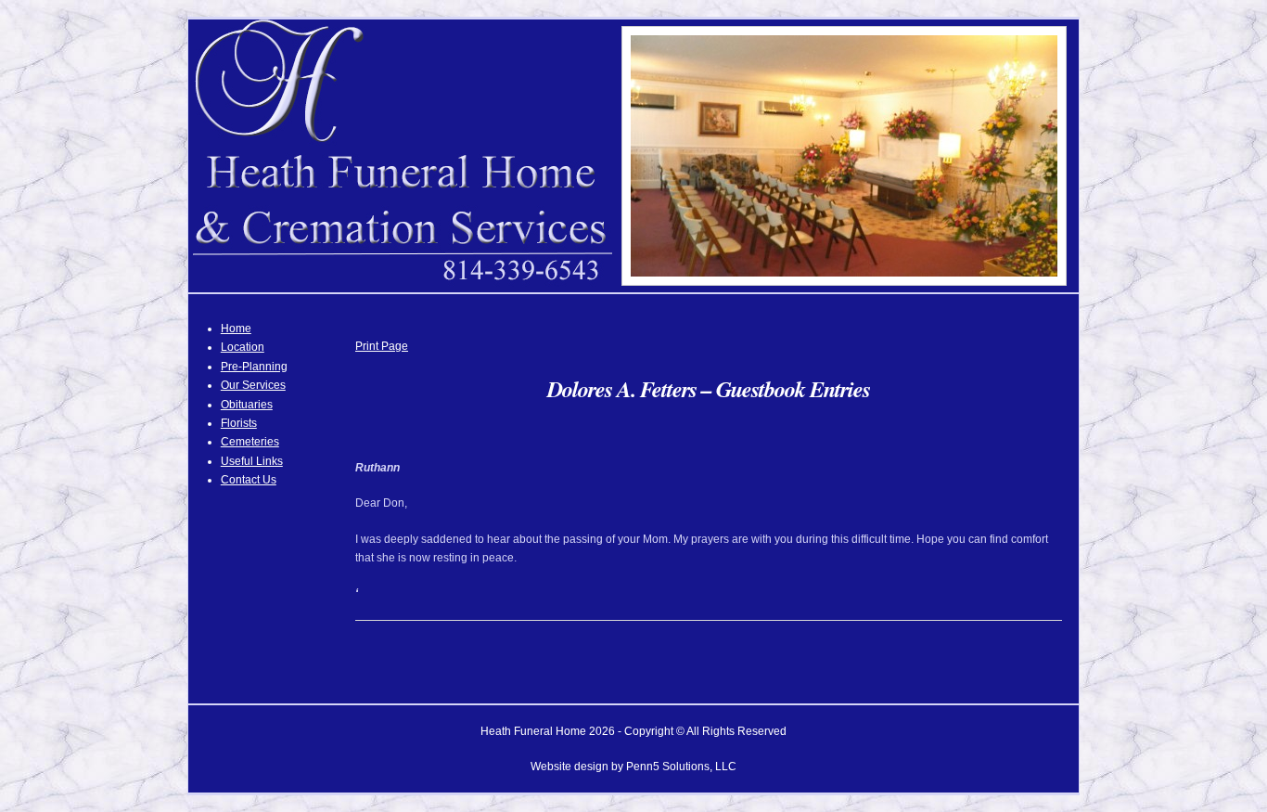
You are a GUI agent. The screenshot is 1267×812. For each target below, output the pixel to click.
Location (242, 347)
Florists (239, 423)
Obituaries (247, 404)
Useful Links (252, 461)
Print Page (381, 346)
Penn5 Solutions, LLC (681, 766)
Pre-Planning (254, 366)
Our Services (253, 385)
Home (236, 328)
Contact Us (248, 479)
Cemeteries (250, 441)
